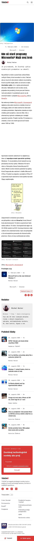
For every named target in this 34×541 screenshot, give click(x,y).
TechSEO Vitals (20, 533)
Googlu (4, 98)
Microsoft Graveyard (14, 265)
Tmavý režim (5, 494)
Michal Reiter (12, 62)
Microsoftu (22, 96)
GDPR (20, 514)
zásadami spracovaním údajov (20, 466)
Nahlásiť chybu (25, 291)
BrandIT (3, 506)
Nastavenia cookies (24, 517)
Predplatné (4, 509)
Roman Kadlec (12, 403)
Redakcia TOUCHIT (14, 346)
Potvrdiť (17, 470)
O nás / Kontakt (6, 500)
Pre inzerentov (5, 503)
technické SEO (6, 533)
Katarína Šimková (14, 419)
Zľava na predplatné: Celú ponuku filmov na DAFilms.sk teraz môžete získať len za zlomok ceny (20, 414)
